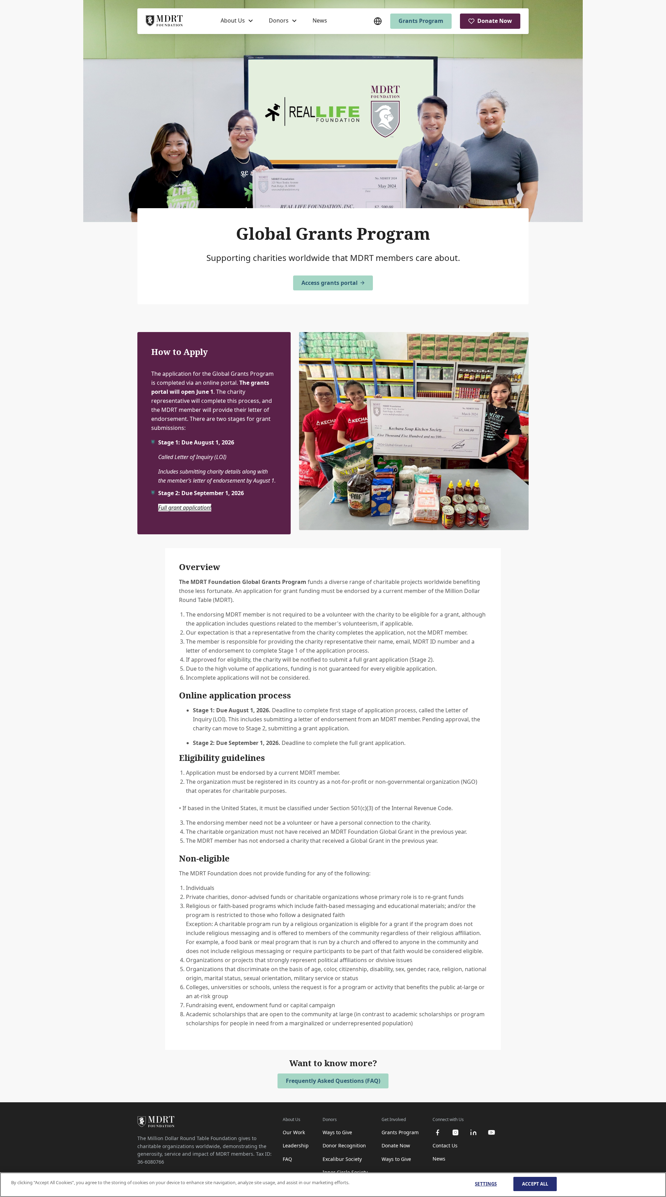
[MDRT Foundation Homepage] (164, 21)
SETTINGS (486, 1184)
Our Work (294, 1132)
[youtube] (491, 1132)
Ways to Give (337, 1132)
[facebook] (437, 1132)
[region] (333, 1184)
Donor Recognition (344, 1145)
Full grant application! (184, 507)
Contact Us (445, 1145)
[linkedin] (473, 1132)
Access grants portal (329, 283)
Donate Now (494, 21)
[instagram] (455, 1132)
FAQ (287, 1159)
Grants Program (421, 21)
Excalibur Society (342, 1159)
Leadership (296, 1145)
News (320, 20)
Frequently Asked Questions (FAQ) (333, 1081)
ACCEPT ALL (535, 1184)
